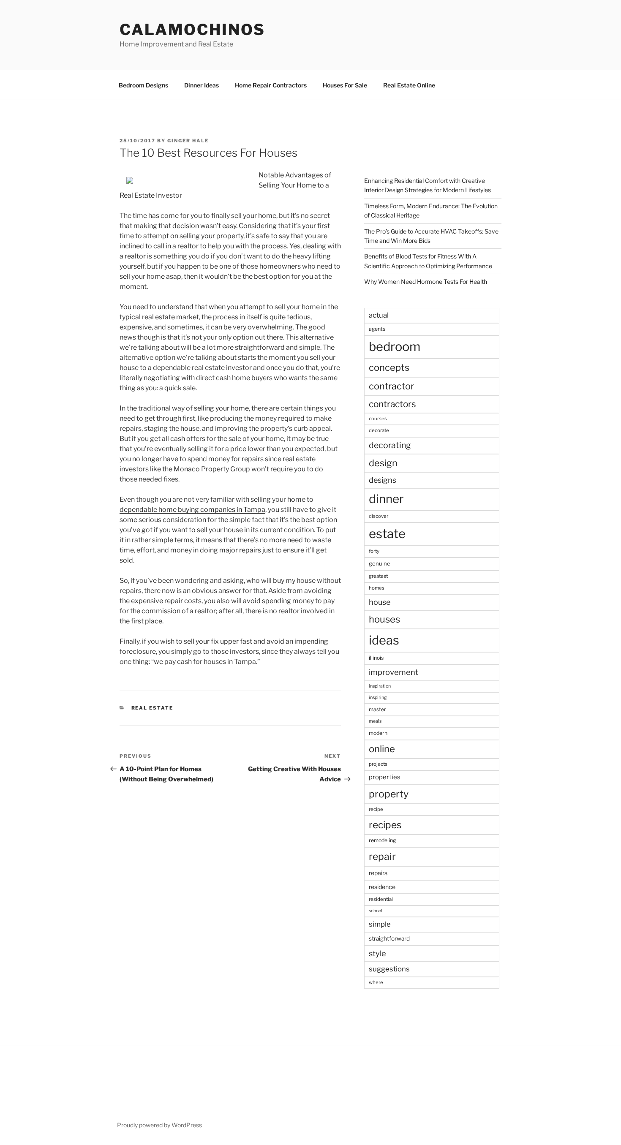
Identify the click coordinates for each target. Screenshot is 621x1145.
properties (384, 777)
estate (387, 533)
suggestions (389, 969)
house (379, 602)
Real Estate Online (409, 85)
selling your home (221, 408)
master (377, 709)
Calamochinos (192, 29)
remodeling (382, 840)
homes (376, 588)
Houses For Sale (345, 85)
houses (384, 619)
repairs (378, 872)
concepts (389, 367)
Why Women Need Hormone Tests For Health (425, 281)
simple (380, 924)
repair (382, 856)
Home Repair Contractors (271, 85)
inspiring (378, 697)
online (382, 748)
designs (382, 480)
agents (377, 329)
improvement (393, 672)
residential (381, 899)
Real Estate (152, 708)
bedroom (394, 346)
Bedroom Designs (143, 85)
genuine (379, 563)
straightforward (389, 938)
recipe (376, 809)
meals (375, 721)
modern (378, 733)
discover (378, 516)
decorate (379, 430)
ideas (384, 640)
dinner (386, 499)
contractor (391, 386)
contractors (392, 404)
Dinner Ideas (201, 85)
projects (378, 764)
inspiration (380, 686)
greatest (378, 576)
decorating (390, 445)
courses (378, 419)
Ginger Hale (188, 141)
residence (382, 886)
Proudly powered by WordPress (159, 1125)
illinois (376, 658)
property (389, 794)
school (375, 911)
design (383, 462)
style (377, 953)
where (376, 982)
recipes (385, 825)
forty (374, 551)
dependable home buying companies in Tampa (192, 510)
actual (379, 315)
